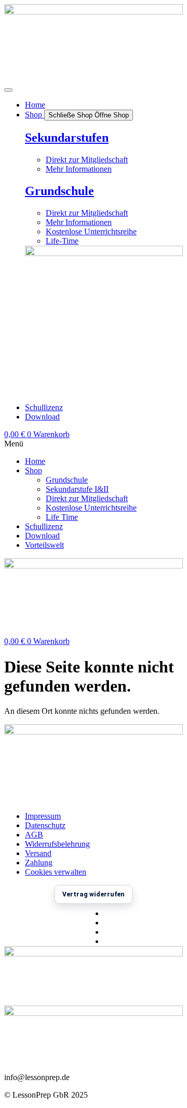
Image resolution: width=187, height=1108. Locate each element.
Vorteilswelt (44, 545)
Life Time (62, 517)
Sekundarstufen (67, 137)
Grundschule (59, 191)
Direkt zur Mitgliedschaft (87, 498)
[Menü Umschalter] (8, 90)
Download (42, 535)
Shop (33, 470)
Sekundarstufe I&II (77, 489)
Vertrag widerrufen (93, 894)
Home (35, 461)
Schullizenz (44, 526)
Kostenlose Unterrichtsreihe (91, 507)
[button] (93, 443)
